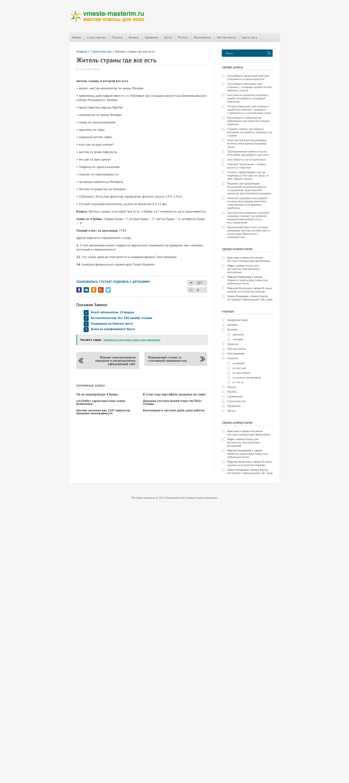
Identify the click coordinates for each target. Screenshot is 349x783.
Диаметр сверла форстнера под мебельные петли (247, 281)
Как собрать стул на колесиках (246, 159)
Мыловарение (202, 37)
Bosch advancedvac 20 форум (112, 312)
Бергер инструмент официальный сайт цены (250, 297)
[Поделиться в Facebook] (79, 290)
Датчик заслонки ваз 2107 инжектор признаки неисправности (103, 411)
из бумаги (239, 363)
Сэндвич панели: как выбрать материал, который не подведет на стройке (249, 132)
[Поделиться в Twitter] (108, 290)
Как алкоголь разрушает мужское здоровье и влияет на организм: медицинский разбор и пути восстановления (248, 217)
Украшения (151, 37)
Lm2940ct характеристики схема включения (100, 402)
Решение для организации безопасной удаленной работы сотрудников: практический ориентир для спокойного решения (249, 188)
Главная (76, 37)
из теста (238, 382)
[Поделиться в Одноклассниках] (93, 290)
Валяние (232, 324)
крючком (238, 334)
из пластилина (241, 372)
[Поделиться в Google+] (101, 290)
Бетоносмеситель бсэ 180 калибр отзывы (121, 318)
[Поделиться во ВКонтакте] (86, 290)
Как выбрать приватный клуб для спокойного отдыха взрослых (248, 77)
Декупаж (232, 344)
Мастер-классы (226, 37)
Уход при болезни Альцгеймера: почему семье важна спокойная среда (247, 143)
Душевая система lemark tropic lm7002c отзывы (172, 402)
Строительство (96, 37)
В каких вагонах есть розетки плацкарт (249, 289)
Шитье (168, 37)
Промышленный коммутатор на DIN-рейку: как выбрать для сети (247, 153)
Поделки (117, 37)
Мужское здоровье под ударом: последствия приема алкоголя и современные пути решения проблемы (247, 203)
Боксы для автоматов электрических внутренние (243, 269)
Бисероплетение (237, 320)
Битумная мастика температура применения (248, 259)
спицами (238, 339)
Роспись (183, 37)
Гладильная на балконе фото (112, 323)
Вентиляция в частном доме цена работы (173, 410)
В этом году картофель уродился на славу (174, 394)
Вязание (134, 37)
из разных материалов (247, 377)
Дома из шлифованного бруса (113, 329)
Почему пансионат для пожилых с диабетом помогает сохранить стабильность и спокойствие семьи (249, 109)
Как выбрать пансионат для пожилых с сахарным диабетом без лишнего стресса (249, 87)
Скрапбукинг (234, 396)
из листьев (239, 368)
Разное (231, 387)
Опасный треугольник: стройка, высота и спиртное (246, 165)
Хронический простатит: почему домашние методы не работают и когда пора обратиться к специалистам (248, 232)
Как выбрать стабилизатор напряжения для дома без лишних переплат (248, 121)
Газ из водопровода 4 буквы (97, 394)
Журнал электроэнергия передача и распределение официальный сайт (115, 360)
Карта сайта (249, 37)
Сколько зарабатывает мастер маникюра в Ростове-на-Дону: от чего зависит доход (248, 175)
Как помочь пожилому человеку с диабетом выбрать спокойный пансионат (248, 98)
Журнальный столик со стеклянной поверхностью (167, 359)
